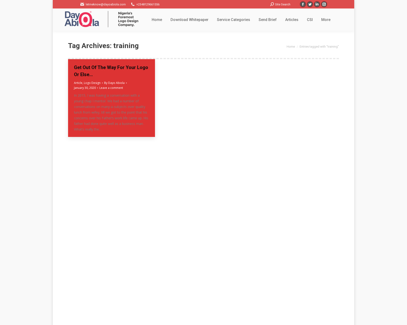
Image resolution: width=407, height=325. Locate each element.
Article (78, 83)
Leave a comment (111, 88)
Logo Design (92, 83)
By (114, 83)
